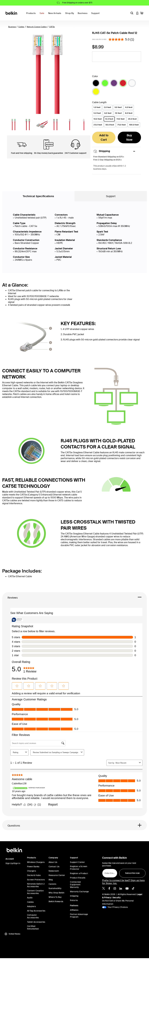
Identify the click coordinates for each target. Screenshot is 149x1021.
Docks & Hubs (34, 875)
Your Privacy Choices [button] (117, 907)
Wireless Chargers (36, 862)
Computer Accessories (33, 916)
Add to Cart (104, 137)
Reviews (13, 597)
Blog (51, 879)
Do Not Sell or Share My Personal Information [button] (118, 902)
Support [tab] (110, 196)
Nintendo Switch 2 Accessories (36, 885)
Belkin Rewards (56, 901)
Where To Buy (55, 897)
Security (117, 897)
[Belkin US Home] (12, 12)
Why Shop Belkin (56, 892)
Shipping (74, 896)
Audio (29, 897)
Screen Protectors (36, 879)
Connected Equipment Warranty (75, 884)
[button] (131, 13)
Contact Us (54, 866)
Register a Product (79, 873)
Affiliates (74, 910)
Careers (52, 884)
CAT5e (52, 27)
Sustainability (55, 888)
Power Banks (33, 866)
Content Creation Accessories (35, 892)
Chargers (31, 871)
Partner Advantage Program (79, 915)
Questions (14, 825)
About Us (53, 862)
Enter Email (109, 872)
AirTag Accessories (36, 910)
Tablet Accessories (36, 922)
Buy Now (129, 137)
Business (12, 27)
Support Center (77, 862)
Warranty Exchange (79, 891)
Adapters (31, 906)
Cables (21, 27)
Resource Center (57, 875)
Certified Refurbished (33, 927)
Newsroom (54, 871)
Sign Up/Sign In (13, 863)
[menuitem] (42, 15)
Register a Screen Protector (78, 867)
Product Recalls (77, 877)
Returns (74, 900)
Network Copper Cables (37, 27)
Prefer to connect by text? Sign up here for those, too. (123, 882)
